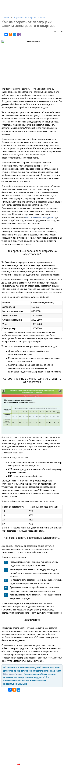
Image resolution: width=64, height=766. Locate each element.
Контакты (23, 753)
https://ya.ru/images (12, 674)
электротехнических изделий (39, 217)
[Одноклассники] (10, 34)
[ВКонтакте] (6, 34)
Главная (5, 17)
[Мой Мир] (14, 34)
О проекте (23, 757)
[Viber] (19, 34)
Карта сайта (24, 760)
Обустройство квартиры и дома (29, 17)
